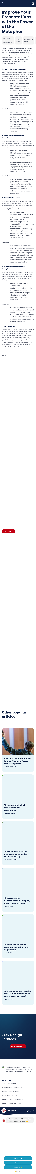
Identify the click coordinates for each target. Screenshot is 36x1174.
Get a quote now (16, 1046)
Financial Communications (12, 1087)
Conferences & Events (10, 1091)
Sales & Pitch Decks (9, 1095)
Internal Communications (12, 1103)
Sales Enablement (9, 1083)
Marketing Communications (12, 1099)
